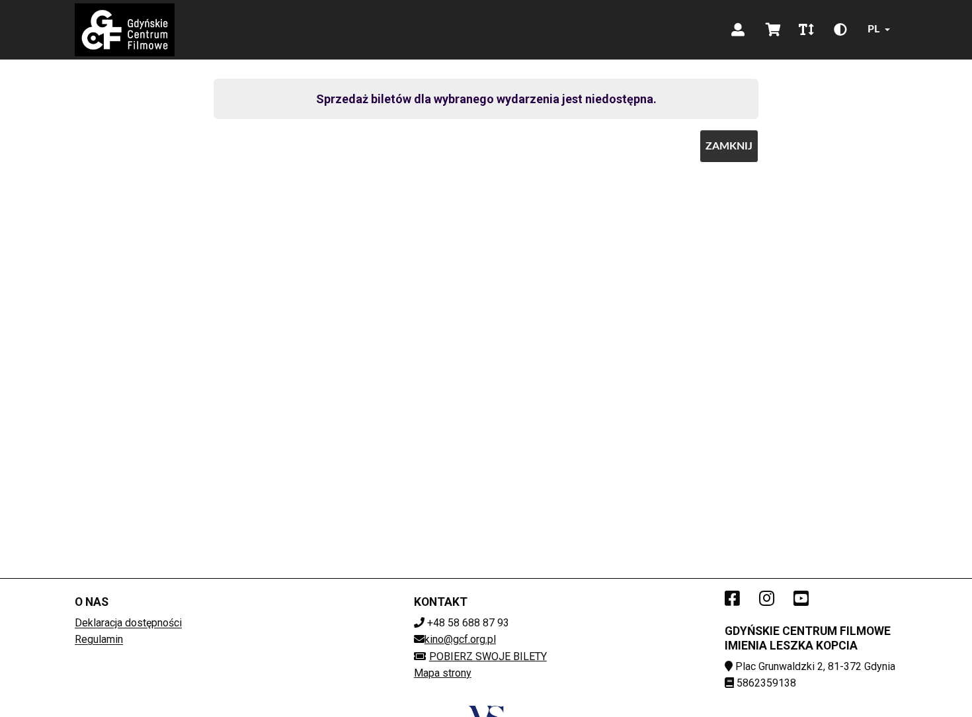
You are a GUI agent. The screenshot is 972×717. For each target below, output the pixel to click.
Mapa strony (442, 673)
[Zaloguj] (738, 29)
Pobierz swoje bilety (488, 656)
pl (873, 29)
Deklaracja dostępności (128, 622)
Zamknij (729, 146)
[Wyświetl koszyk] (773, 29)
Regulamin (99, 639)
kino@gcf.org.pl (460, 639)
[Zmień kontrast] (840, 29)
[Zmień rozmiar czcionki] (806, 29)
